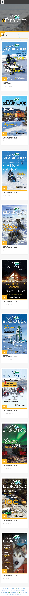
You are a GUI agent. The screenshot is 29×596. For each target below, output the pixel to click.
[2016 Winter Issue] (14, 279)
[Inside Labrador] (14, 18)
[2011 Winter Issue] (14, 553)
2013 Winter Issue (10, 465)
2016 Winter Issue (10, 301)
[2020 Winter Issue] (14, 61)
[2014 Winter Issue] (14, 388)
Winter (5, 79)
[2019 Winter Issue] (14, 116)
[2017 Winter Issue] (14, 225)
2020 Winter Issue (10, 83)
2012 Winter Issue (10, 520)
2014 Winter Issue (10, 410)
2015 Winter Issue (10, 356)
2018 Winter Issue (10, 192)
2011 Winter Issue (10, 575)
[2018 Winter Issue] (14, 170)
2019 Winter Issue (10, 137)
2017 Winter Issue (10, 247)
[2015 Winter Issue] (14, 334)
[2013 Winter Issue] (14, 443)
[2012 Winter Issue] (14, 498)
